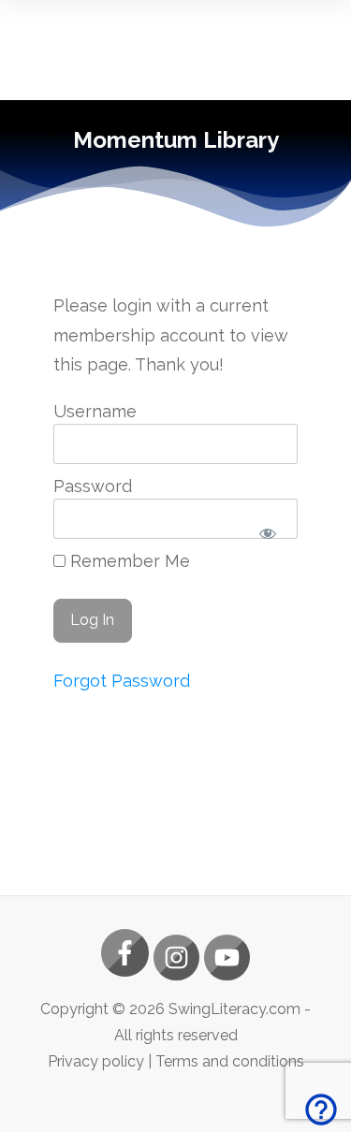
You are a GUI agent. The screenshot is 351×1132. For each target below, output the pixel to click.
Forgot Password (121, 680)
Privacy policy (96, 1061)
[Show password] (267, 534)
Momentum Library (176, 139)
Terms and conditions (229, 1061)
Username (95, 411)
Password (92, 486)
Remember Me (128, 561)
